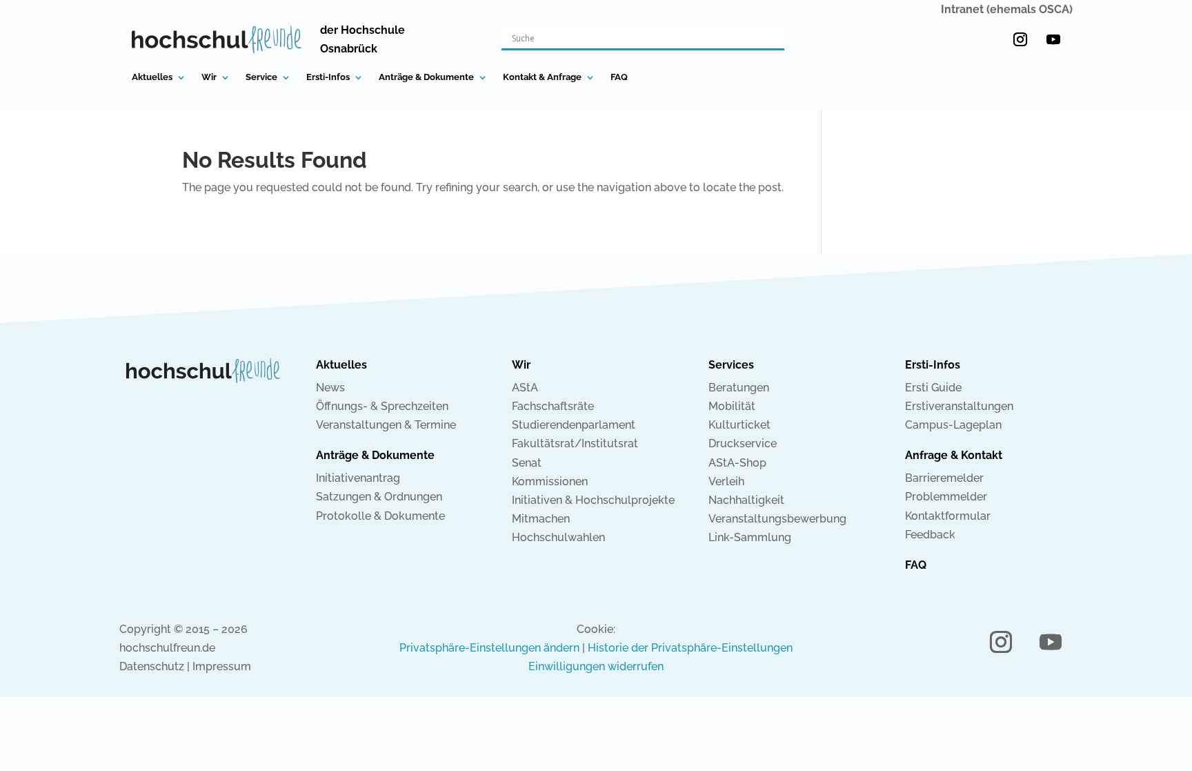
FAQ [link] (619, 77)
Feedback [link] (930, 534)
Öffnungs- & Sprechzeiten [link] (382, 406)
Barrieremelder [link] (944, 478)
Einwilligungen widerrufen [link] (596, 666)
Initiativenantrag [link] (358, 478)
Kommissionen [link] (550, 481)
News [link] (330, 387)
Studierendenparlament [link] (573, 424)
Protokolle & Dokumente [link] (380, 516)
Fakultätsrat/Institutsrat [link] (575, 443)
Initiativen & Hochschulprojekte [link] (593, 500)
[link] (216, 39)
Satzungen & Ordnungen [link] (379, 496)
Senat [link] (527, 462)
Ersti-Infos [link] (328, 77)
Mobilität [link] (731, 406)
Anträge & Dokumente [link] (426, 77)
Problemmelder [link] (946, 496)
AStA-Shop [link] (737, 462)
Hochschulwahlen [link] (558, 537)
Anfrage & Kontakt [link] (953, 455)
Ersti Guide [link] (933, 387)
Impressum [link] (221, 666)
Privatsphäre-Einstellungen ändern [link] (489, 647)
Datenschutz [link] (151, 666)
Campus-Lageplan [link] (953, 424)
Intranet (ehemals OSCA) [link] (1007, 9)
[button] (1020, 39)
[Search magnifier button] (774, 38)
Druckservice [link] (742, 443)
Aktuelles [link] (152, 77)
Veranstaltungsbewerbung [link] (777, 518)
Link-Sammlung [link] (749, 537)
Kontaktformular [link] (948, 516)
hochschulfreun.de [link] (167, 647)
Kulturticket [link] (739, 424)
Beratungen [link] (738, 387)
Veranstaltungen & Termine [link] (386, 424)
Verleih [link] (726, 481)
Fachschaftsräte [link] (553, 406)
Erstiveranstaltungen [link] (959, 406)
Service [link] (261, 77)
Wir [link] (209, 77)
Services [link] (731, 364)
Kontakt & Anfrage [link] (542, 77)
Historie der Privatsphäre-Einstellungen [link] (690, 647)
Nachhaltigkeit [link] (746, 500)
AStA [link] (525, 387)
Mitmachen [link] (541, 518)
